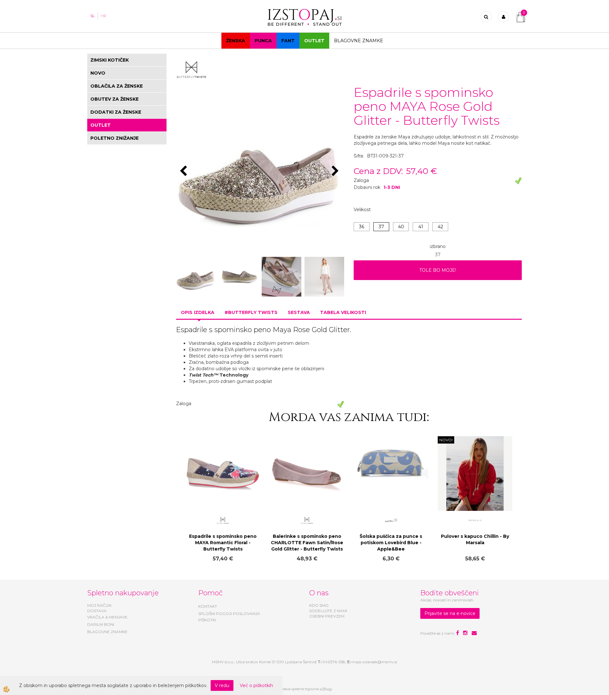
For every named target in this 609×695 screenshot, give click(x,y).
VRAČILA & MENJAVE (107, 617)
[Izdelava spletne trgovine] (326, 689)
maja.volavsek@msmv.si (374, 661)
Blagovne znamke (358, 40)
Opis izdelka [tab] (197, 312)
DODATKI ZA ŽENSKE (115, 112)
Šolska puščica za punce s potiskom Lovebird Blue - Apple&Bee (391, 542)
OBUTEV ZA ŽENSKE (114, 99)
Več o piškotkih (256, 685)
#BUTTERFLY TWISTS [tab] (251, 312)
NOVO (97, 73)
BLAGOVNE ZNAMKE (107, 631)
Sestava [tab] (299, 312)
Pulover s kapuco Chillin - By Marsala (475, 539)
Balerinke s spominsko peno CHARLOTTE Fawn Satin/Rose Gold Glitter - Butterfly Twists (307, 542)
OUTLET (314, 40)
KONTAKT (207, 606)
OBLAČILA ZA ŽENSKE (116, 86)
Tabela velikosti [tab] (343, 312)
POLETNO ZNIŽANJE (114, 138)
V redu (222, 685)
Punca (263, 40)
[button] (336, 171)
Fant (288, 40)
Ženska (235, 40)
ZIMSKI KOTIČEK (109, 60)
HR (103, 16)
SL (92, 16)
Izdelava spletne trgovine (298, 689)
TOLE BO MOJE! (437, 270)
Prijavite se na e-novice (449, 613)
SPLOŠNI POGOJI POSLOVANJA (229, 613)
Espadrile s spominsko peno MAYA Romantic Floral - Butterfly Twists (223, 542)
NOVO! (446, 440)
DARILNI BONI (100, 624)
